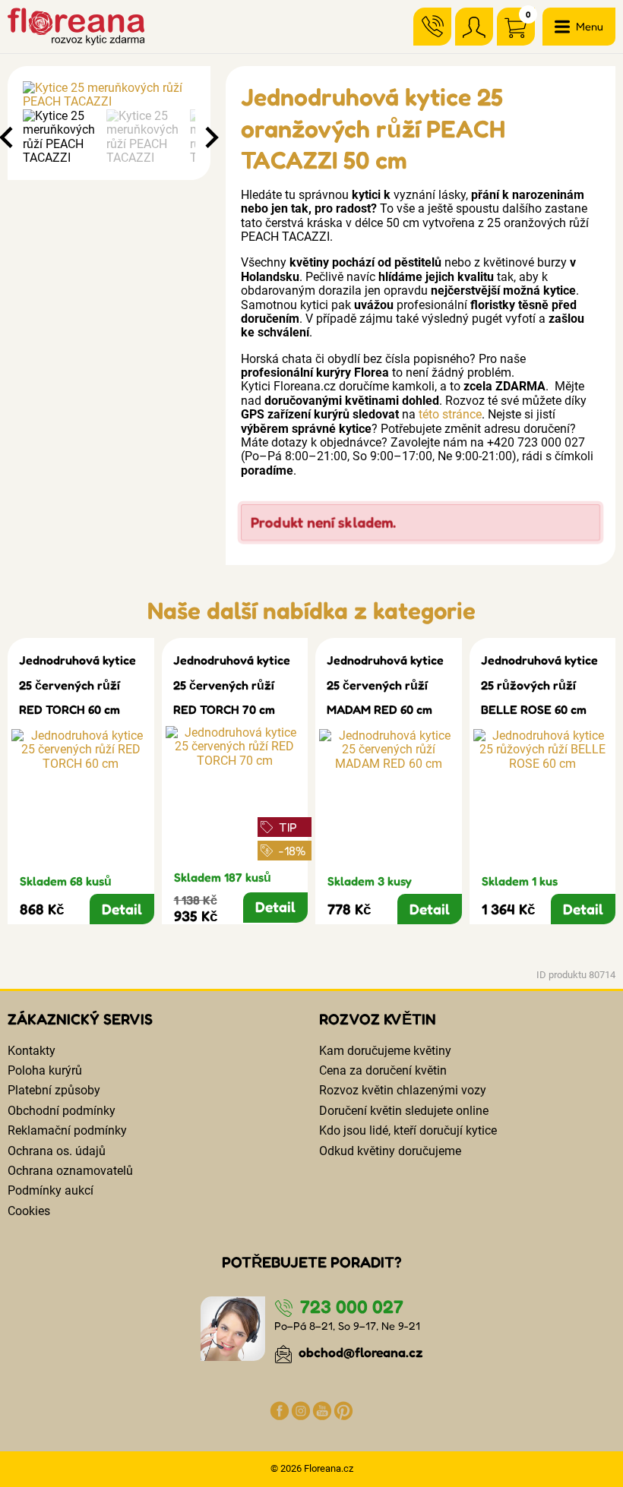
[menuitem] (61, 137)
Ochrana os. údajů (57, 1151)
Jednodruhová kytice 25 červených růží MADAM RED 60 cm (385, 684)
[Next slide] (210, 137)
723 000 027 (349, 1307)
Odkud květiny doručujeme (390, 1151)
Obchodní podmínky (61, 1110)
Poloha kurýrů (45, 1070)
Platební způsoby (54, 1090)
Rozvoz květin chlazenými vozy (402, 1090)
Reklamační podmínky (67, 1130)
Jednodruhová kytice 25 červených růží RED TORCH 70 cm (231, 684)
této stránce (450, 414)
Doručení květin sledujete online (404, 1110)
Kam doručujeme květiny (385, 1050)
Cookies (29, 1211)
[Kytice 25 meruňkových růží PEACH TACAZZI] (109, 95)
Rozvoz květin (377, 1019)
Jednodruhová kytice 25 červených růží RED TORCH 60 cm (77, 684)
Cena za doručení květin (383, 1070)
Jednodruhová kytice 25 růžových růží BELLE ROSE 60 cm (539, 684)
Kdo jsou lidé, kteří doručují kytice (408, 1130)
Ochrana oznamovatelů (70, 1170)
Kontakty (31, 1050)
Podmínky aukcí (50, 1190)
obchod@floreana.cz (359, 1352)
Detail (122, 909)
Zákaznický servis (80, 1019)
